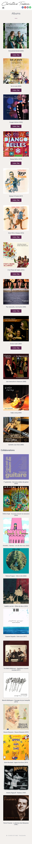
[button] (3, 7)
